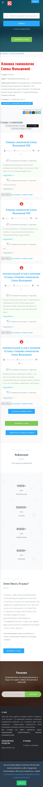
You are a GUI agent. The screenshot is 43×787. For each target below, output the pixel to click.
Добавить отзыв (22, 39)
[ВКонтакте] (24, 112)
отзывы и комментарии (21, 29)
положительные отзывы (21, 128)
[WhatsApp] (36, 112)
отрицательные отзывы (15, 126)
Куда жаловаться (8, 748)
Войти (35, 1)
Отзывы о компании (30, 745)
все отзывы (32, 126)
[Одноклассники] (27, 112)
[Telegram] (39, 112)
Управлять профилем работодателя (17, 103)
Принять (21, 783)
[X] (33, 112)
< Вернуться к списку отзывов (21, 433)
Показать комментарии (21, 411)
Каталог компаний (17, 53)
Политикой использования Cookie (16, 774)
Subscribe (33, 694)
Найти (21, 23)
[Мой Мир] (30, 112)
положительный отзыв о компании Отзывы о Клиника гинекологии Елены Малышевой (21, 277)
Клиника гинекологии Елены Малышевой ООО (21, 143)
